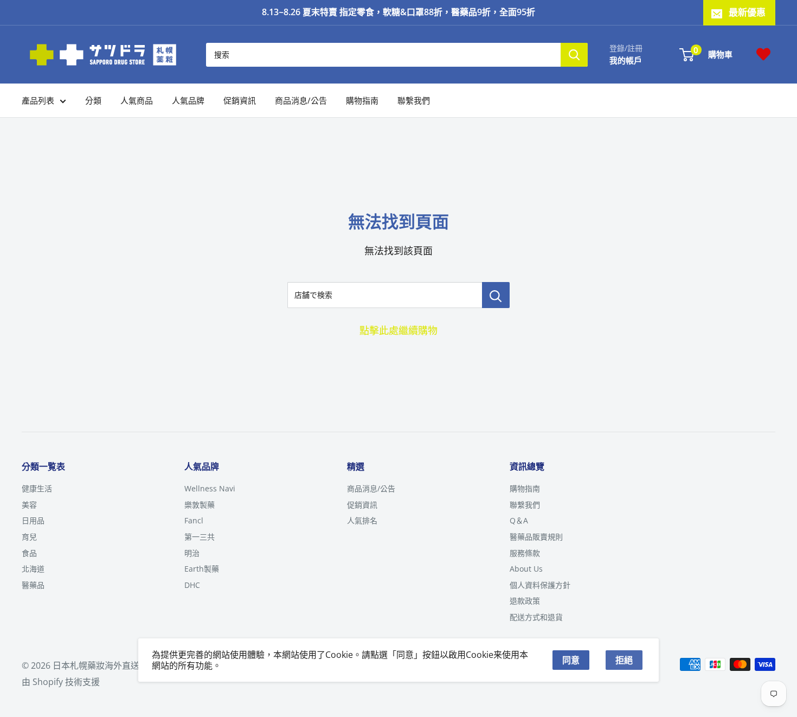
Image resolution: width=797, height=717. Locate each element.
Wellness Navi (209, 488)
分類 (93, 100)
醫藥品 (33, 585)
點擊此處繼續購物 (398, 330)
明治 (192, 553)
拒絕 (624, 660)
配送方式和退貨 (536, 617)
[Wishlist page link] (763, 54)
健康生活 (37, 488)
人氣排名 (362, 520)
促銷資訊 (239, 100)
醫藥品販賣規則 (536, 537)
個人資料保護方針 (540, 585)
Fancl (193, 520)
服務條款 (525, 553)
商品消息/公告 (301, 100)
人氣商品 (136, 100)
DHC (192, 585)
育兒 (29, 537)
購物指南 (362, 100)
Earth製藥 (201, 569)
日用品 (33, 520)
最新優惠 (747, 12)
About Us (526, 569)
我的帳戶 (625, 59)
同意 (571, 660)
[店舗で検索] (496, 295)
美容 (29, 505)
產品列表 (38, 100)
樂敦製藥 (199, 505)
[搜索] (574, 54)
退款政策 (525, 601)
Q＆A (519, 520)
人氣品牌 (188, 100)
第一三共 (199, 537)
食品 (29, 553)
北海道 (33, 569)
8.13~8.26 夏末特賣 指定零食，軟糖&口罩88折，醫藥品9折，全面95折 (398, 12)
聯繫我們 (413, 100)
